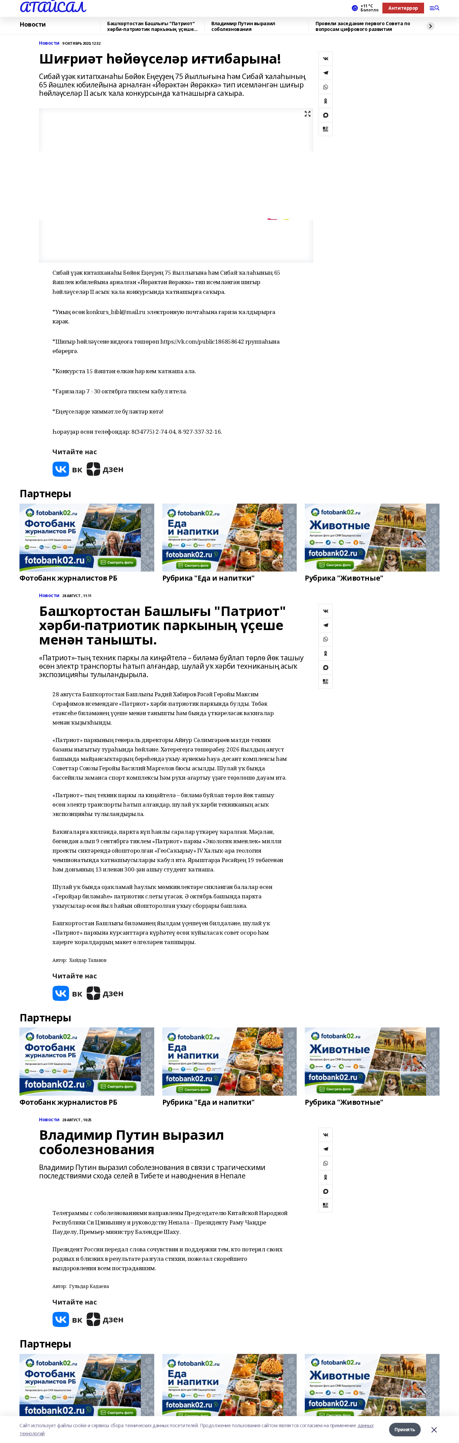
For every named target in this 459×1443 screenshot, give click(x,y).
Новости (32, 24)
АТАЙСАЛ (52, 7)
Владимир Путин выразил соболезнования (243, 26)
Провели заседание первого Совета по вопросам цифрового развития (363, 26)
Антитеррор (403, 8)
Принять (404, 1429)
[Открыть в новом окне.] (67, 469)
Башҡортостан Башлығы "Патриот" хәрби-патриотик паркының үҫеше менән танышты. (151, 26)
